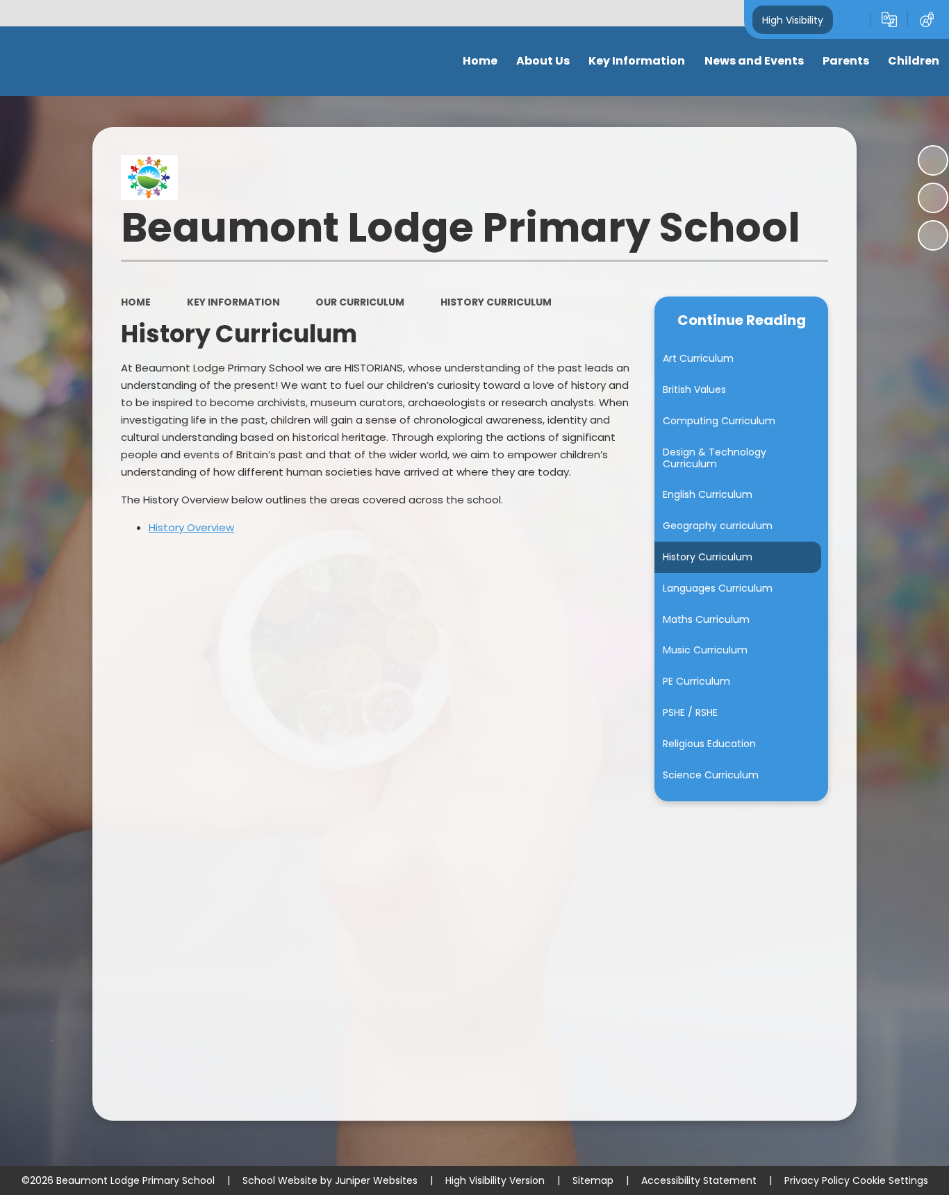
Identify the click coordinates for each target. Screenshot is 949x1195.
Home (136, 302)
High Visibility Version (495, 1180)
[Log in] (927, 19)
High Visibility (792, 19)
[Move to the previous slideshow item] (933, 198)
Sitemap (592, 1180)
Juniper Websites (376, 1180)
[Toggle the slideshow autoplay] (933, 160)
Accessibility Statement (699, 1180)
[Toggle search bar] (851, 19)
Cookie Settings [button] (890, 1180)
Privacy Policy (817, 1180)
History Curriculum (496, 302)
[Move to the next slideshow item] (933, 235)
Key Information (233, 302)
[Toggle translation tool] (889, 19)
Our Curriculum (359, 302)
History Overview (191, 527)
